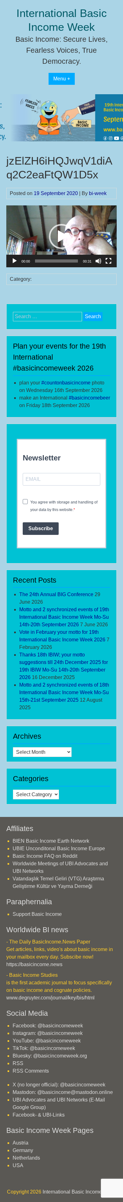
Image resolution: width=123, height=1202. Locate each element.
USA (18, 1165)
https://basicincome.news (34, 964)
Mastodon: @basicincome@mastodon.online (63, 1092)
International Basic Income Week (79, 1191)
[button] (61, 236)
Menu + (61, 78)
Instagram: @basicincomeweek (48, 1033)
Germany (23, 1150)
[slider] (56, 261)
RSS (18, 1063)
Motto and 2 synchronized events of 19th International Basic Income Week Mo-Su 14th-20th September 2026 (64, 617)
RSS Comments (31, 1071)
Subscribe (40, 528)
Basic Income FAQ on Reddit (45, 856)
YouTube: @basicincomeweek (47, 1040)
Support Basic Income (37, 914)
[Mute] (98, 261)
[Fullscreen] (108, 261)
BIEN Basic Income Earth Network (51, 841)
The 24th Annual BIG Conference (56, 594)
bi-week (98, 193)
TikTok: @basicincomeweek (44, 1048)
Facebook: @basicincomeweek (48, 1025)
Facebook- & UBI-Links (39, 1115)
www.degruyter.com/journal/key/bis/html (50, 997)
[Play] (14, 261)
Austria (20, 1142)
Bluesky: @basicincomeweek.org (50, 1055)
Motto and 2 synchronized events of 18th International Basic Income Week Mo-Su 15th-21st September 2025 (64, 692)
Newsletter (42, 458)
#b (89, 397)
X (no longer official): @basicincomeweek (59, 1084)
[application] (61, 236)
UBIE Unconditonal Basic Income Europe (59, 848)
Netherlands (26, 1158)
